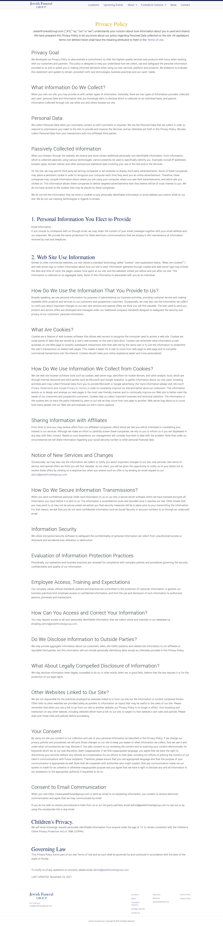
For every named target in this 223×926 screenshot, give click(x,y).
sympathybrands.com (161, 902)
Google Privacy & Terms (72, 388)
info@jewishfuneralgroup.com (41, 906)
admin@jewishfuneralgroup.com (49, 475)
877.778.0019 (35, 903)
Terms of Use (155, 39)
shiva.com (157, 894)
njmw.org (156, 898)
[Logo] (41, 8)
